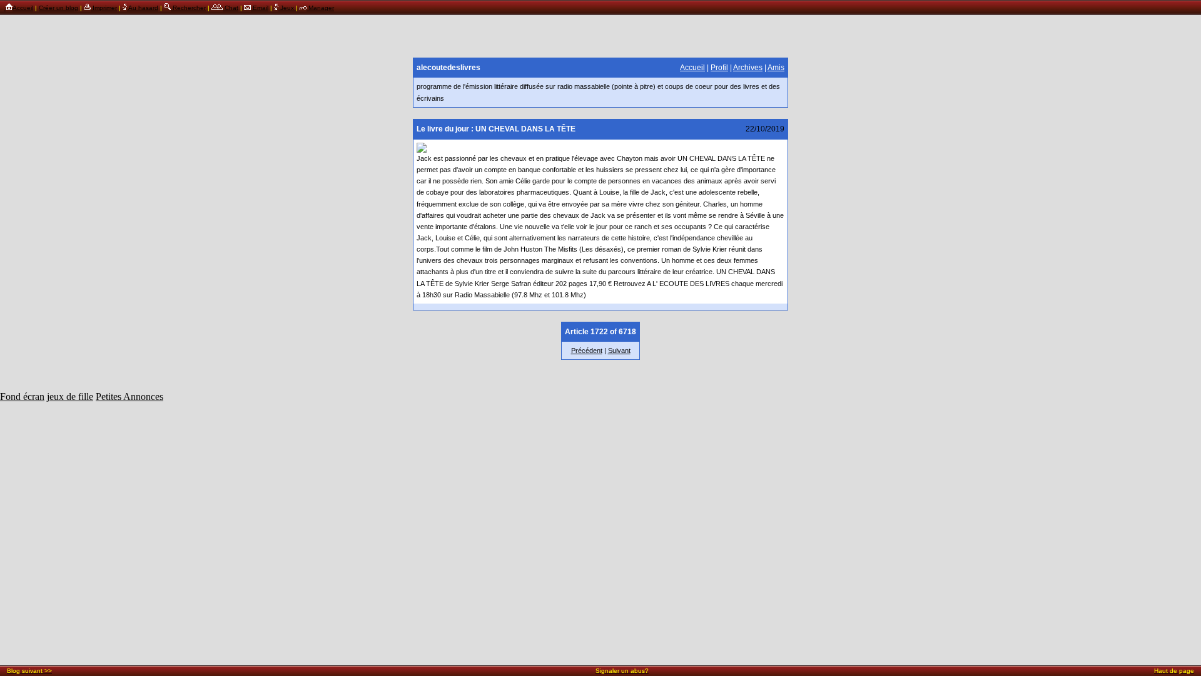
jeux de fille (70, 396)
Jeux (287, 7)
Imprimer (104, 7)
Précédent (586, 350)
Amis (776, 67)
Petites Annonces (129, 396)
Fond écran (22, 396)
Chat (230, 7)
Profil (719, 67)
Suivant (619, 350)
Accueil (23, 7)
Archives (748, 67)
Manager (320, 7)
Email (259, 7)
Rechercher (188, 7)
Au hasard (142, 7)
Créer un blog (58, 7)
